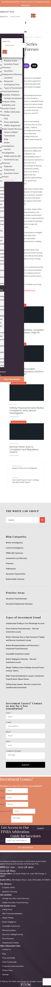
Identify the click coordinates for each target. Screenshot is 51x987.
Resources (8, 81)
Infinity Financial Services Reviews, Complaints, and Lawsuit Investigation (27, 410)
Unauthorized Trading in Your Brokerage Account (25, 623)
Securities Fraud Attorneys (16, 599)
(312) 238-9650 (25, 867)
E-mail (9, 722)
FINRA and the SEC (12, 156)
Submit (25, 764)
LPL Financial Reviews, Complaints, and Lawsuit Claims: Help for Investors (27, 332)
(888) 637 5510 (7, 12)
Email (2, 797)
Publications (9, 170)
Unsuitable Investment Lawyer (18, 654)
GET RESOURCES (25, 848)
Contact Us (9, 180)
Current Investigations (14, 548)
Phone (8, 732)
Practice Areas (10, 60)
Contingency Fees (12, 84)
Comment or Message (14, 751)
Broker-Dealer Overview (18, 383)
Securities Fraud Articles (15, 574)
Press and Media (11, 122)
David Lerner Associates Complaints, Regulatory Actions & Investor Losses (27, 371)
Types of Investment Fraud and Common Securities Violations (12, 91)
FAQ (6, 118)
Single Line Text (6, 811)
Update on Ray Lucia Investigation (24, 467)
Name (8, 713)
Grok (34, 66)
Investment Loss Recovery (16, 558)
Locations (8, 78)
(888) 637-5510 (7, 867)
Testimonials (9, 135)
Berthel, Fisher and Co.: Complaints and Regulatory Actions (24, 449)
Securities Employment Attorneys (19, 604)
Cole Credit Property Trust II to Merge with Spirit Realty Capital (25, 480)
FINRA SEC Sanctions (14, 553)
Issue (8, 741)
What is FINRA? (11, 132)
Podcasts (8, 166)
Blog (6, 139)
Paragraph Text (5, 824)
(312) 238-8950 (7, 870)
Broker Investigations (14, 543)
